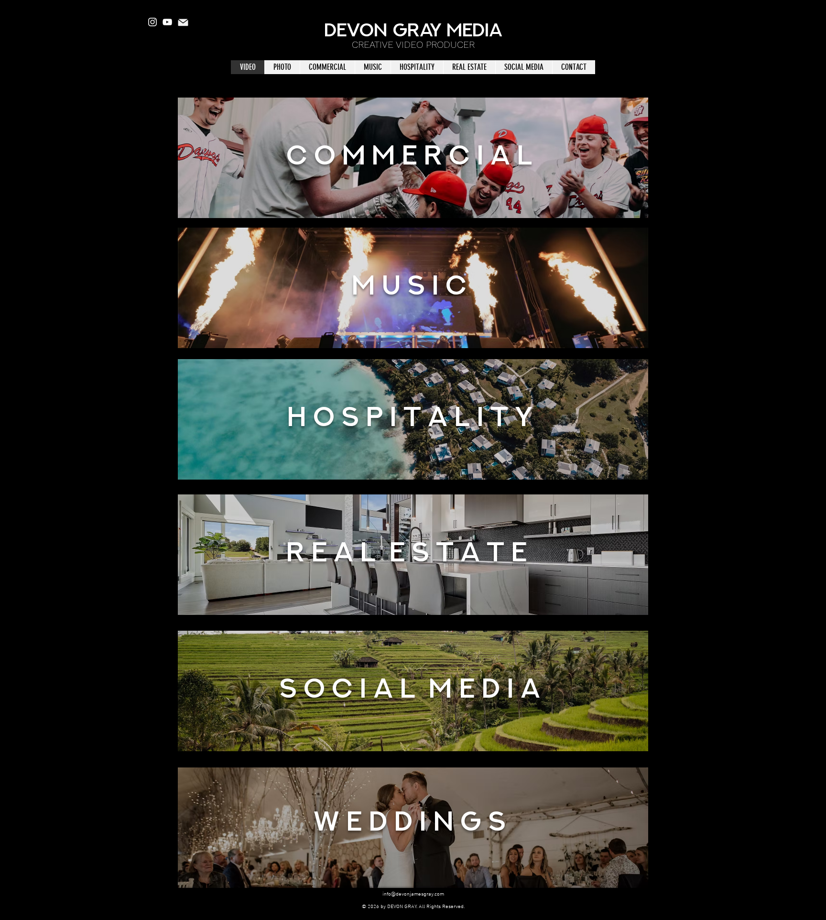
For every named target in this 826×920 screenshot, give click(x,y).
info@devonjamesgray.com (413, 894)
